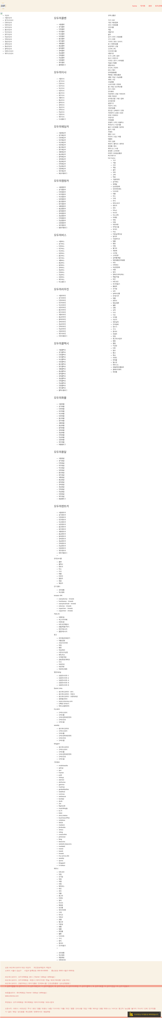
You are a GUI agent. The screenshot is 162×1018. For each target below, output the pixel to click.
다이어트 (61, 936)
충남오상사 (8, 46)
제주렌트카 (62, 551)
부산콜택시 (62, 359)
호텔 (60, 919)
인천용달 (61, 463)
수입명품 (111, 82)
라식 (114, 201)
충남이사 (61, 100)
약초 (114, 263)
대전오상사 (8, 25)
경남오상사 (8, 42)
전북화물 (61, 435)
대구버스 (61, 249)
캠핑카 (61, 578)
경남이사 (61, 107)
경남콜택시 (62, 378)
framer (61, 773)
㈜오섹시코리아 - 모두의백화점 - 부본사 (20, 980)
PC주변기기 (112, 156)
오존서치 (8, 1008)
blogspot (62, 863)
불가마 (115, 248)
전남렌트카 (62, 546)
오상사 (7, 15)
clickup (61, 777)
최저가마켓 (62, 910)
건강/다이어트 (63, 643)
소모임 (115, 253)
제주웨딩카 (62, 171)
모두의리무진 (73, 986)
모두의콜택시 (87, 986)
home (134, 6)
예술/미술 (116, 277)
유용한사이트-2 (64, 678)
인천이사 (61, 83)
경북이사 (61, 105)
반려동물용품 (112, 72)
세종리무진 (62, 315)
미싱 (114, 232)
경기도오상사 (9, 20)
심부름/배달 (116, 258)
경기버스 (61, 244)
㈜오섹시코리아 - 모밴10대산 (68, 696)
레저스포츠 (116, 203)
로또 (60, 891)
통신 (114, 353)
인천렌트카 (62, 517)
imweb (61, 853)
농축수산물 (116, 293)
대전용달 (61, 470)
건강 (114, 165)
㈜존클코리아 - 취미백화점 (15, 992)
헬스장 (61, 922)
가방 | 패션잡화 (113, 23)
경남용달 (61, 487)
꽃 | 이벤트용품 (113, 44)
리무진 (61, 576)
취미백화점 (29, 1002)
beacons (62, 842)
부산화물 (61, 414)
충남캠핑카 (62, 209)
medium (62, 825)
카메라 (110, 132)
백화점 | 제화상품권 (114, 75)
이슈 (114, 315)
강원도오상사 (9, 51)
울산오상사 (8, 30)
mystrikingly (63, 808)
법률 (60, 929)
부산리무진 (62, 305)
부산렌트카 (62, 522)
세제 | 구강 (111, 80)
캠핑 (114, 341)
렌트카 (61, 567)
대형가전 (111, 53)
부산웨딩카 (62, 142)
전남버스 (61, 275)
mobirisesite (63, 765)
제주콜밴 (61, 62)
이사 (60, 571)
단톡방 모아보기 (64, 704)
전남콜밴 (61, 58)
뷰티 (60, 941)
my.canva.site (64, 856)
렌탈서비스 (111, 65)
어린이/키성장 (63, 652)
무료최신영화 (63, 669)
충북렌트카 (62, 536)
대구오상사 (8, 27)
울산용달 (61, 473)
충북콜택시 (62, 374)
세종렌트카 (62, 532)
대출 (60, 893)
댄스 (114, 196)
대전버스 (61, 253)
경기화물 (61, 406)
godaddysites (64, 789)
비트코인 (61, 872)
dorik (60, 801)
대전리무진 (62, 307)
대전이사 (61, 91)
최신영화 (61, 592)
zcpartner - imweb (66, 608)
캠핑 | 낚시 (111, 134)
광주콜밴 (61, 41)
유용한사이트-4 (64, 683)
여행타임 (61, 617)
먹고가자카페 (63, 620)
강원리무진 (62, 331)
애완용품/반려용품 (119, 260)
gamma (61, 784)
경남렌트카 (62, 541)
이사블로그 (62, 119)
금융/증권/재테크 (64, 659)
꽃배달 (115, 184)
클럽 (114, 343)
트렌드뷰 (61, 622)
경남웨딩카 (62, 161)
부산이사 (61, 88)
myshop (62, 787)
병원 (60, 648)
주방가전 (111, 118)
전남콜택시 (62, 383)
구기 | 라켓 (111, 39)
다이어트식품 (112, 51)
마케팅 (115, 217)
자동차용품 (111, 108)
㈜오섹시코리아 (64, 729)
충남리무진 (62, 317)
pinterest (62, 837)
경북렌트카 (62, 539)
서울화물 (61, 404)
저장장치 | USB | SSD (115, 113)
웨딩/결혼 (116, 303)
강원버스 (61, 277)
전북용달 (61, 489)
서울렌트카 (62, 513)
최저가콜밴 (32, 983)
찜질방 (61, 905)
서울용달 (61, 458)
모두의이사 (23, 986)
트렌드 (61, 898)
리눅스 (115, 210)
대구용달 (61, 465)
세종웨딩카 (62, 152)
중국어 (61, 943)
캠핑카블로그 (63, 228)
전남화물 (61, 437)
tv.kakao (62, 865)
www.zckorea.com (66, 701)
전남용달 (61, 492)
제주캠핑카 (62, 225)
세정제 (115, 251)
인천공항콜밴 (53, 983)
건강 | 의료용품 (113, 25)
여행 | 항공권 (112, 96)
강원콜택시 (62, 386)
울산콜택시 (62, 364)
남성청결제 (116, 186)
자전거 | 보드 (112, 106)
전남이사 (61, 112)
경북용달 (61, 484)
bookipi (61, 799)
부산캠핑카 (62, 197)
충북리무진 (62, 319)
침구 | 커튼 (111, 129)
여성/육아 (62, 650)
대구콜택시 (62, 357)
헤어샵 (95, 1008)
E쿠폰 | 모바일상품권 (115, 153)
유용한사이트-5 (64, 685)
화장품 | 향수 (112, 146)
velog (61, 832)
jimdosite (62, 827)
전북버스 (61, 272)
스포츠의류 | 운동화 (114, 84)
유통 (114, 308)
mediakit (62, 846)
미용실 (61, 924)
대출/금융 (62, 640)
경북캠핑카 (62, 213)
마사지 (61, 903)
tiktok (61, 823)
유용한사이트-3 (64, 680)
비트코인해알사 (64, 624)
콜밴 (60, 562)
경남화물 (61, 433)
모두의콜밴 (11, 986)
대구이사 (61, 86)
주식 (60, 938)
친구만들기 (62, 946)
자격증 (115, 317)
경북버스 (61, 268)
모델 (114, 222)
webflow (62, 792)
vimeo (61, 830)
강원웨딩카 (62, 169)
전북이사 (61, 110)
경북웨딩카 (62, 159)
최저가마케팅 (39, 1002)
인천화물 (61, 409)
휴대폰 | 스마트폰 (113, 151)
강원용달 (61, 494)
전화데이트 (62, 960)
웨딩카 (61, 583)
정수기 (115, 327)
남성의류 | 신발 (113, 46)
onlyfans (62, 820)
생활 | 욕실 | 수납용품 (115, 77)
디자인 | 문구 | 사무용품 (116, 61)
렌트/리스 (62, 655)
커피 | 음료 (111, 141)
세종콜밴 (61, 43)
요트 (114, 291)
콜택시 (61, 564)
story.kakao (63, 815)
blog (60, 839)
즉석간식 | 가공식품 (114, 125)
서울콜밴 (61, 24)
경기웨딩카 (62, 135)
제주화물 (61, 442)
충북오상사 (8, 49)
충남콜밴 (61, 46)
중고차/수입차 (117, 339)
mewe (61, 849)
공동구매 (65, 980)
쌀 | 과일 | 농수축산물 (115, 87)
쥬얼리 (115, 334)
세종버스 (61, 260)
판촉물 (115, 360)
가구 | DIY (111, 20)
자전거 (115, 320)
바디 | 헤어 (111, 70)
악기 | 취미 (111, 89)
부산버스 (61, 251)
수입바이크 (116, 239)
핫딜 (47, 980)
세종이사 (61, 98)
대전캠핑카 (62, 199)
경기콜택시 (62, 352)
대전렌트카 (62, 524)
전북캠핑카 (62, 218)
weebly (61, 858)
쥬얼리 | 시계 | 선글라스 (116, 122)
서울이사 (61, 79)
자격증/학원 (62, 657)
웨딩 (14, 1011)
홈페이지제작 (117, 369)
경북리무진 (62, 322)
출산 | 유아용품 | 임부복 (116, 127)
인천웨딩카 (62, 138)
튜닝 (114, 355)
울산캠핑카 (62, 201)
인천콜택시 (62, 355)
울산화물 (61, 418)
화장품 (61, 931)
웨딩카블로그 (63, 173)
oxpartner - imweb (66, 611)
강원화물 (61, 440)
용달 (60, 581)
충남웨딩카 (62, 154)
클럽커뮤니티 (63, 631)
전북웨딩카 (62, 164)
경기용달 (61, 461)
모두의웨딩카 (35, 986)
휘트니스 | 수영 (113, 148)
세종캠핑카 (62, 206)
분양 (150, 6)
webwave (62, 796)
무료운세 (61, 664)
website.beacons (65, 844)
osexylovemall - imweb (67, 604)
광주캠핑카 (62, 204)
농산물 (61, 908)
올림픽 (115, 286)
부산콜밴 (61, 34)
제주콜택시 (62, 388)
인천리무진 (62, 300)
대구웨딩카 (62, 140)
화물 (60, 574)
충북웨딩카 (62, 157)
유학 (114, 310)
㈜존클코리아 (63, 699)
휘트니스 (115, 365)
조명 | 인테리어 (113, 115)
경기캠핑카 (62, 190)
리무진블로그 (63, 336)
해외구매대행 (56, 980)
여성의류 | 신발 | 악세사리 (116, 94)
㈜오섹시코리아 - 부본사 (67, 694)
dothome (62, 782)
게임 (109, 30)
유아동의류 (111, 101)
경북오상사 (8, 44)
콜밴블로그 (62, 65)
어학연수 (115, 265)
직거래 (142, 6)
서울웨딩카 (62, 133)
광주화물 (61, 421)
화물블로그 (62, 444)
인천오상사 (8, 23)
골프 (109, 34)
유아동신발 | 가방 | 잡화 (116, 99)
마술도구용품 (112, 63)
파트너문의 (50, 1002)
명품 (60, 927)
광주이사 (61, 95)
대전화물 (61, 416)
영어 (60, 900)
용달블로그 (62, 499)
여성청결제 (116, 267)
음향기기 (111, 103)
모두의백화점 (18, 1002)
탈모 (114, 350)
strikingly (51, 977)
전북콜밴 (61, 55)
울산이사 (61, 93)
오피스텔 (78, 1008)
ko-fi (60, 811)
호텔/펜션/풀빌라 (118, 367)
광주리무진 (62, 312)
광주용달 (61, 475)
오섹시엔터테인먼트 (65, 717)
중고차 (61, 896)
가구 (114, 160)
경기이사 (61, 81)
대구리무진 (62, 303)
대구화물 (61, 411)
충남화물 (61, 425)
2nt (60, 803)
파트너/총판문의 (64, 706)
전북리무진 (62, 326)
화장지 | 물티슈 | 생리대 (116, 144)
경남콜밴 (61, 53)
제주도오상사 (9, 53)
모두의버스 (61, 986)
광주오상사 (8, 34)
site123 (61, 780)
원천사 (115, 301)
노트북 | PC (112, 49)
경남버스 (61, 270)
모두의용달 (111, 986)
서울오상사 (8, 18)
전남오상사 (8, 37)
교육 (114, 175)
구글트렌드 (116, 179)
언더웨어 (111, 91)
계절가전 (111, 32)
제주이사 (61, 117)
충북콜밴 (61, 48)
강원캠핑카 (62, 223)
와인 (60, 889)
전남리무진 (62, 329)
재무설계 (115, 322)
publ (60, 775)
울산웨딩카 (62, 147)
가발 (114, 163)
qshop (61, 768)
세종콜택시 (62, 369)
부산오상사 (8, 32)
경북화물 (61, 430)
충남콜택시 (62, 371)
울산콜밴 (61, 39)
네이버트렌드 (117, 189)
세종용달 (61, 477)
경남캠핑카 (62, 216)
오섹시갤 (61, 722)
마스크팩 (115, 215)
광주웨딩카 (62, 150)
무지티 (115, 229)
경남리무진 (62, 324)
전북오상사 (8, 39)
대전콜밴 (61, 36)
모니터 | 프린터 (113, 68)
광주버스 (61, 258)
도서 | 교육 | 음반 (113, 56)
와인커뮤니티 (63, 629)
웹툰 (60, 934)
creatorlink (63, 834)
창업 (60, 645)
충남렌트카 (62, 534)
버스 (60, 569)
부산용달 (61, 468)
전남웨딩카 (62, 166)
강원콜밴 (61, 60)
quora (61, 861)
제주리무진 (62, 334)
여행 (60, 881)
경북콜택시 (62, 376)
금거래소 (115, 182)
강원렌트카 (62, 548)
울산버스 (61, 256)
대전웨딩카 (62, 145)
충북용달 (61, 482)
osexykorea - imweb (66, 599)
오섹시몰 (61, 715)
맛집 (60, 874)
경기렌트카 (62, 515)
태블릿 (110, 139)
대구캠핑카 (62, 194)
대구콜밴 (61, 32)
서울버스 (61, 241)
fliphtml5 (62, 806)
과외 (114, 172)
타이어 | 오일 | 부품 (114, 137)
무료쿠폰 (61, 667)
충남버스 (61, 263)
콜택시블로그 (63, 390)
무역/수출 (116, 227)
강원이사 (61, 114)
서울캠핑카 (62, 187)
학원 (114, 177)
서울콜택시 (62, 350)
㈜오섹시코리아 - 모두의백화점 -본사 (19, 977)
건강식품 (111, 27)
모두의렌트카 (124, 986)
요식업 (61, 877)
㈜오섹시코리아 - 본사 (66, 692)
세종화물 (61, 423)
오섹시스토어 (63, 712)
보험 (60, 884)
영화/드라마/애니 (118, 274)
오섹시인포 (62, 720)
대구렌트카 (62, 520)
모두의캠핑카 (48, 986)
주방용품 (111, 120)
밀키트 (115, 236)
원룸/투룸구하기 (64, 627)
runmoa (62, 794)
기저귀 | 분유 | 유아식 (115, 42)
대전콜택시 (62, 362)
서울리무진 (62, 296)
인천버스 (61, 246)
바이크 (61, 915)
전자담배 (115, 324)
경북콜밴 (61, 51)
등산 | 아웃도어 (113, 58)
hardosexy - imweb (66, 601)
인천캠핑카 (62, 192)
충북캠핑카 (62, 211)
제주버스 (61, 279)
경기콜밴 (61, 27)
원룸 (114, 298)
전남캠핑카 (62, 220)
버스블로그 (62, 282)
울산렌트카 (62, 527)
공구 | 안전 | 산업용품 (115, 37)
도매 (60, 912)
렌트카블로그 (63, 553)
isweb (61, 851)
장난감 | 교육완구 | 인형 (116, 110)
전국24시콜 (42, 983)
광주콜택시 (62, 366)
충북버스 (61, 265)
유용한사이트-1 (64, 676)
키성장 (115, 346)
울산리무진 (62, 310)
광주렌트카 (62, 529)
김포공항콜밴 (64, 983)
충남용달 (61, 480)
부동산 (61, 917)
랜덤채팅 (61, 957)
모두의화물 (99, 986)
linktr (60, 813)
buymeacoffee (64, 818)
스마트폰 (115, 255)
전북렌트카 (62, 543)
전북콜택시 (62, 381)
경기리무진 (62, 298)
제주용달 (61, 496)
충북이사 (61, 102)
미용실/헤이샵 (117, 234)
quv (60, 770)
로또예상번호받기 (64, 638)
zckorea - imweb (65, 606)
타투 (114, 348)
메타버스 (61, 886)
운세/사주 (116, 296)
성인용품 (61, 590)
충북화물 (61, 428)
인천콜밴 (61, 29)
